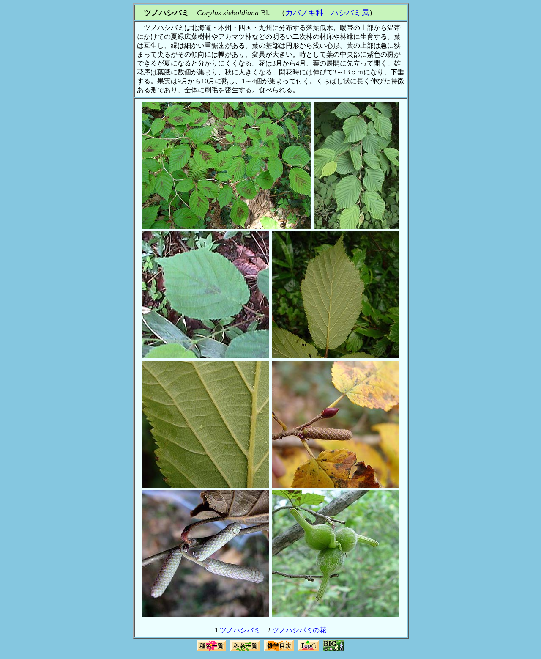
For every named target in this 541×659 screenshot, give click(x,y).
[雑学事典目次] (279, 650)
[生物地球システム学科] (334, 650)
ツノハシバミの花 (299, 630)
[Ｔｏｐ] (308, 650)
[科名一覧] (245, 650)
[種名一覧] (211, 650)
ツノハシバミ (240, 630)
